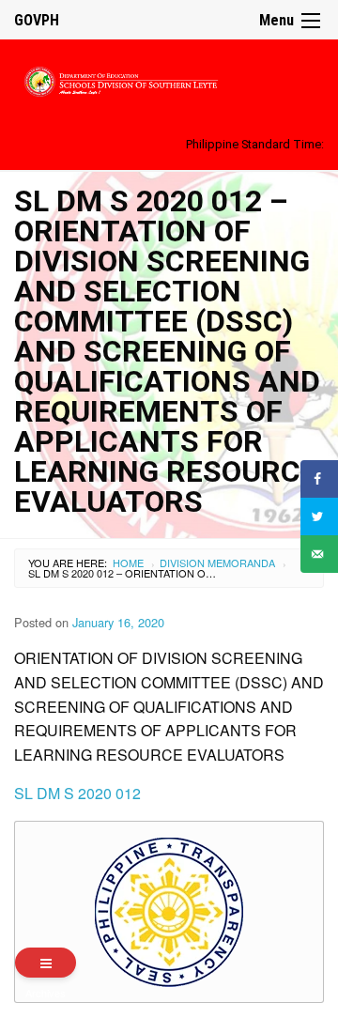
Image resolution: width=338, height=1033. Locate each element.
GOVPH (36, 20)
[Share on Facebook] (319, 479)
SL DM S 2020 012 (77, 793)
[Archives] (45, 963)
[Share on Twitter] (319, 516)
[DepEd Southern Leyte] (169, 78)
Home (128, 562)
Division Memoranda (217, 562)
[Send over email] (319, 554)
